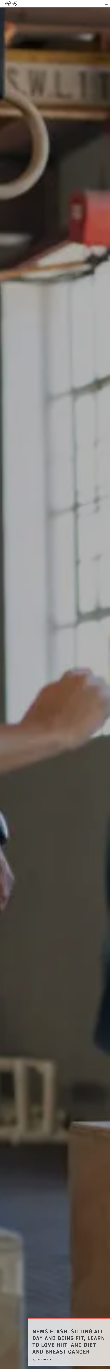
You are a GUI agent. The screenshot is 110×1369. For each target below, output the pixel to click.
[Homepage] (11, 3)
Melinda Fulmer (43, 1359)
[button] (106, 3)
